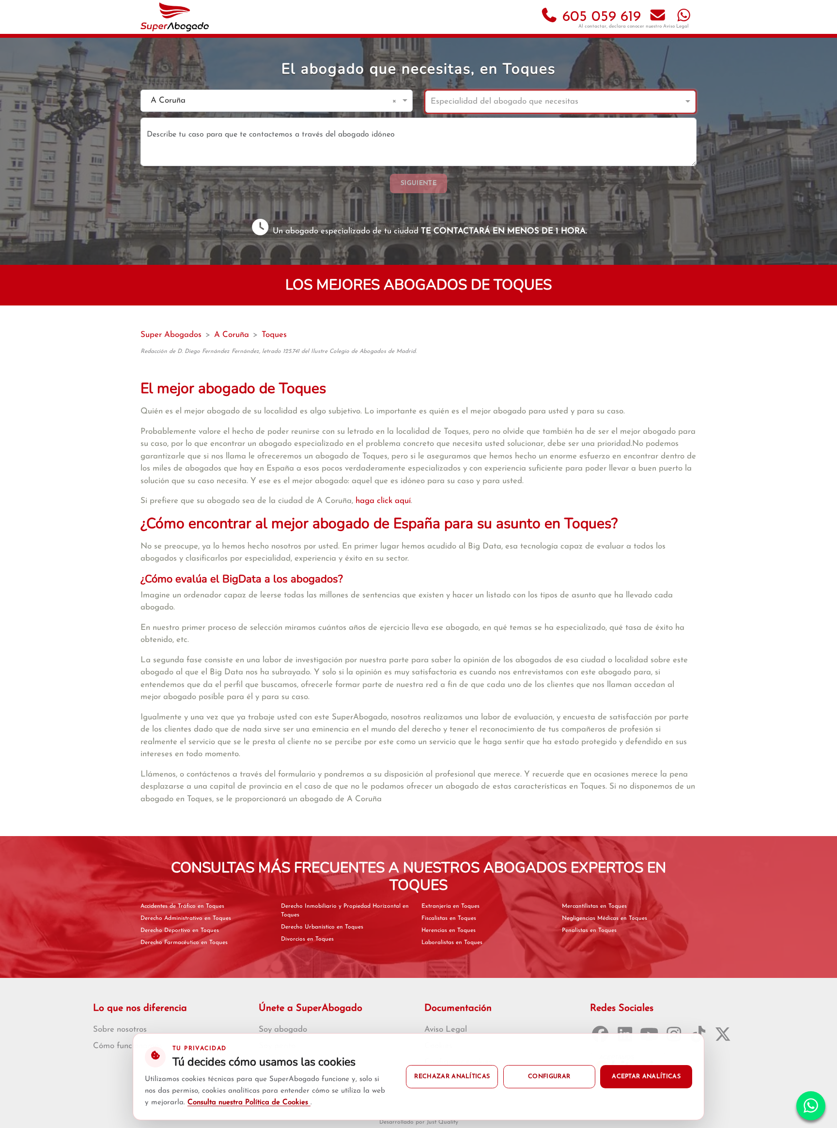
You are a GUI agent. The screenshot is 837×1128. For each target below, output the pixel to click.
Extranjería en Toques (450, 906)
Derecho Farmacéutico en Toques (184, 942)
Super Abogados (171, 335)
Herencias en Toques (448, 930)
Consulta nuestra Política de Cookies (248, 1102)
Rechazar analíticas (452, 1077)
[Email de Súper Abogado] (658, 17)
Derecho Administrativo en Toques (185, 918)
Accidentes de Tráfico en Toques (182, 906)
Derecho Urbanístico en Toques (322, 927)
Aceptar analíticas (646, 1077)
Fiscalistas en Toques (448, 918)
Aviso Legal (676, 26)
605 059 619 (599, 17)
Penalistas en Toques (589, 930)
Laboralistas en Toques (451, 942)
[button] (396, 100)
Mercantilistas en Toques (594, 906)
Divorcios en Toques (307, 939)
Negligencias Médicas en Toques (604, 918)
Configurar (549, 1077)
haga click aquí (383, 501)
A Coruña (231, 335)
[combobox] (267, 101)
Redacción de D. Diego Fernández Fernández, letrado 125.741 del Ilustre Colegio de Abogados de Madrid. (278, 351)
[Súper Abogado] (174, 17)
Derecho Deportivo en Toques (179, 930)
